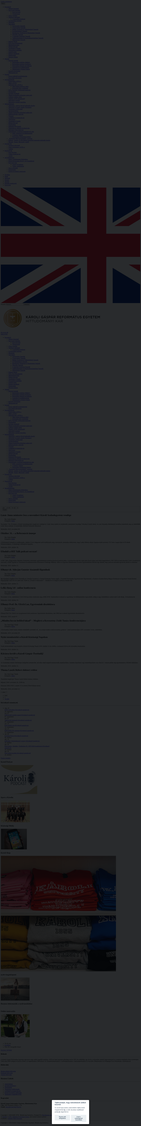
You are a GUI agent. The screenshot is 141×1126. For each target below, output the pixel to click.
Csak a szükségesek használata (79, 1118)
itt (64, 1110)
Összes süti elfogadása (62, 1117)
